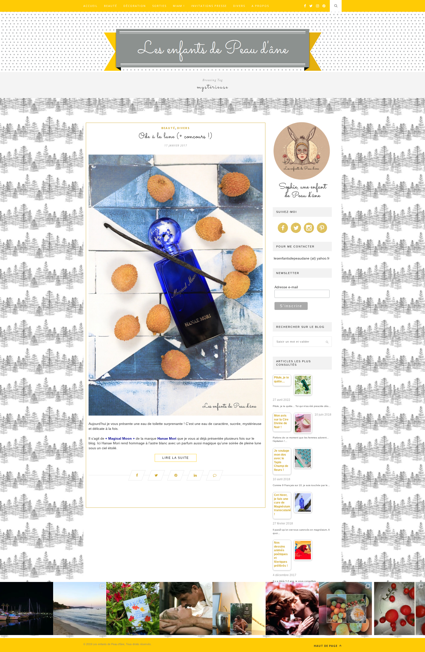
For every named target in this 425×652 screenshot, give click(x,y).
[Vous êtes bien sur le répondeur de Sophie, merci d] (79, 608)
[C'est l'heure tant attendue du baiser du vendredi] (185, 608)
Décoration (134, 6)
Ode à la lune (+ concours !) (175, 136)
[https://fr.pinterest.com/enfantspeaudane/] (322, 233)
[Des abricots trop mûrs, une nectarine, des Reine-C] (345, 608)
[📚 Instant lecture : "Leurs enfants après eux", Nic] (239, 608)
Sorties (159, 6)
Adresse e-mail (286, 287)
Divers (239, 6)
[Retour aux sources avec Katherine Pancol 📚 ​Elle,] (132, 608)
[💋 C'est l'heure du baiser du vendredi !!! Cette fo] (292, 608)
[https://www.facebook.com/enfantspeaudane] (283, 233)
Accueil (90, 6)
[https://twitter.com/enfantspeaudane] (296, 233)
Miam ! (179, 6)
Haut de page (326, 646)
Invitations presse (209, 6)
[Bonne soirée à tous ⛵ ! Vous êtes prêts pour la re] (26, 608)
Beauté (110, 6)
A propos (260, 6)
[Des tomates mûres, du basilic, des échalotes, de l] (398, 608)
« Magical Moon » (120, 438)
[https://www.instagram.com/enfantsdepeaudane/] (309, 233)
